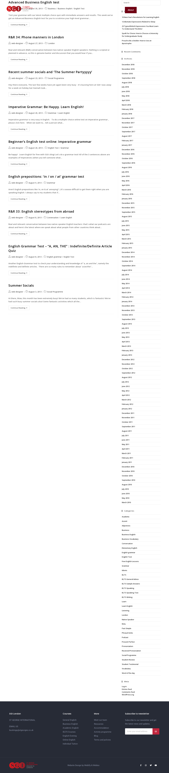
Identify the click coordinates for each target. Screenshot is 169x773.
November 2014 (128, 257)
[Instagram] (146, 765)
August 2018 (127, 82)
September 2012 (128, 373)
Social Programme (56, 78)
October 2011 (127, 422)
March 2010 (126, 502)
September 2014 (128, 265)
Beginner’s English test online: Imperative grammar (49, 141)
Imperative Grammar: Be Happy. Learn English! (46, 107)
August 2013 (127, 324)
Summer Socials (21, 285)
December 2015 (128, 203)
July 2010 (125, 489)
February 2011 (127, 458)
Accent (124, 521)
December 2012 (128, 359)
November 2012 (128, 364)
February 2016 (127, 194)
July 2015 (125, 221)
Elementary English (129, 548)
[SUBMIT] (155, 731)
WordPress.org (128, 694)
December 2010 (128, 466)
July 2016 (125, 172)
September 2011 (128, 426)
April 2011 (126, 449)
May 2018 (125, 96)
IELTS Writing (127, 597)
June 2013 (126, 332)
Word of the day (128, 673)
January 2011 (127, 462)
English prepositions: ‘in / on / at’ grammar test (46, 176)
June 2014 (126, 279)
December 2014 (128, 252)
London (51, 43)
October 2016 (127, 158)
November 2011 (128, 417)
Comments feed (128, 692)
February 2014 (127, 297)
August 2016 (127, 167)
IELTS (124, 575)
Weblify (87, 765)
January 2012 (127, 408)
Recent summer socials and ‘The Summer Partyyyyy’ (50, 72)
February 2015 (127, 243)
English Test (53, 148)
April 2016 (126, 185)
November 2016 (128, 154)
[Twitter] (151, 765)
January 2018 (127, 114)
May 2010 (125, 498)
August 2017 (127, 136)
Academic (125, 516)
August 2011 (127, 431)
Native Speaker (128, 619)
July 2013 (125, 328)
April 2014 (126, 288)
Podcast (125, 637)
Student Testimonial (130, 664)
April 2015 (126, 234)
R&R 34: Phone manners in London (36, 37)
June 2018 (126, 91)
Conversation (52, 217)
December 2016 (128, 149)
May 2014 (125, 283)
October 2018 (127, 73)
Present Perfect (128, 642)
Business (125, 530)
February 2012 (127, 404)
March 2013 (126, 346)
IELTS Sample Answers (131, 583)
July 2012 (125, 382)
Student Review (128, 660)
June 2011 (126, 440)
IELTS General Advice (130, 579)
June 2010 (126, 493)
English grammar (54, 257)
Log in (124, 686)
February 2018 (127, 109)
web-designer (17, 43)
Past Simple (126, 628)
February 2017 (127, 140)
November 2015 (128, 207)
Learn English (64, 113)
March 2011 (126, 453)
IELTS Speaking (128, 588)
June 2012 (126, 386)
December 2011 (128, 413)
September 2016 (128, 163)
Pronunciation (127, 646)
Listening (125, 610)
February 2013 (127, 350)
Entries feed (127, 689)
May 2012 (125, 391)
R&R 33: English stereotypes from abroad (41, 211)
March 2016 (126, 190)
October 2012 (127, 368)
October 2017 (127, 127)
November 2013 (128, 310)
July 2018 (125, 87)
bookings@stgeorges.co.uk (21, 730)
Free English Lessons (130, 561)
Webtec (96, 765)
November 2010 (128, 471)
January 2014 (127, 301)
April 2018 (126, 100)
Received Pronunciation (131, 651)
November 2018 (128, 69)
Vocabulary (126, 668)
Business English (128, 534)
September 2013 (128, 319)
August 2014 (127, 270)
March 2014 (126, 292)
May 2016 (125, 181)
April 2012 (126, 395)
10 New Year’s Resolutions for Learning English (140, 17)
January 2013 (127, 355)
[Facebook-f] (141, 765)
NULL (124, 624)
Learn (124, 601)
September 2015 (128, 212)
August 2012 (127, 377)
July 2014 (125, 274)
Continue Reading (20, 24)
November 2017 (128, 122)
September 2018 (128, 78)
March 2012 (126, 399)
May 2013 (125, 337)
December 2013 (128, 306)
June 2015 (126, 225)
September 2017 (128, 131)
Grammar (52, 113)
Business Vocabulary (130, 539)
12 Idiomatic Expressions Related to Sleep (138, 21)
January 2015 (127, 248)
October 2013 (127, 315)
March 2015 (126, 239)
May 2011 (125, 444)
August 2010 (127, 484)
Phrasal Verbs (127, 633)
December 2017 (128, 118)
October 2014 (127, 261)
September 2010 (128, 480)
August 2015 (127, 216)
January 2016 (127, 198)
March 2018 (126, 105)
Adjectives (126, 525)
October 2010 (127, 475)
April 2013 (126, 341)
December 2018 (128, 64)
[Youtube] (156, 765)
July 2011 (125, 435)
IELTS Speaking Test (130, 592)
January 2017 (127, 145)
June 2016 (126, 176)
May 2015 (125, 230)
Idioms (124, 570)
